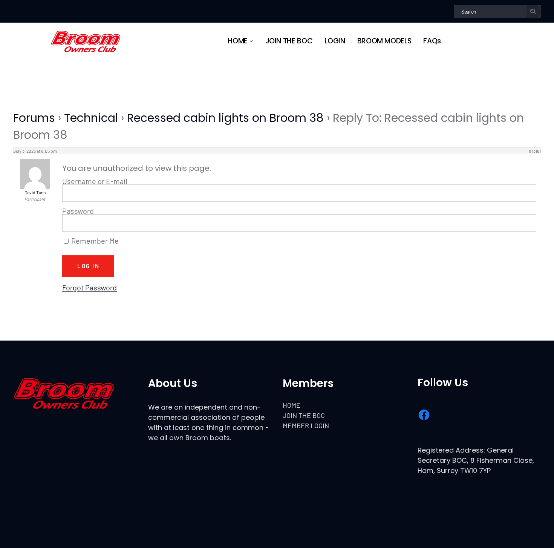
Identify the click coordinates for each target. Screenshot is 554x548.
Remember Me (94, 241)
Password (78, 210)
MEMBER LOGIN (306, 425)
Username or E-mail (94, 181)
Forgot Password (89, 287)
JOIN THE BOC (304, 415)
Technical (91, 118)
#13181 (535, 151)
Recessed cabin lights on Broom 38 (225, 118)
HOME (291, 405)
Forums (34, 118)
